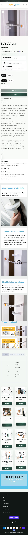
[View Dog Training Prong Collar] (21, 433)
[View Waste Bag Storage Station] (7, 412)
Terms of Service (6, 512)
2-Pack (11, 81)
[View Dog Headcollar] (21, 455)
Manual (4, 500)
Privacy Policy (6, 503)
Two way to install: (10, 322)
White (4, 76)
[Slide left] (11, 38)
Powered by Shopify (19, 532)
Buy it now (14, 94)
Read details (4, 168)
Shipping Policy (6, 509)
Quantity (3, 83)
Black (10, 76)
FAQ (3, 497)
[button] (1, 5)
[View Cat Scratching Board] (21, 412)
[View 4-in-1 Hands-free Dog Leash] (7, 455)
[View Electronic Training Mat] (7, 391)
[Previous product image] (3, 391)
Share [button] (3, 154)
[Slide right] (16, 38)
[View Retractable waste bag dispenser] (7, 433)
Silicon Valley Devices (12, 532)
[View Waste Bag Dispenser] (21, 391)
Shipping (2, 49)
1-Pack (4, 81)
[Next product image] (11, 391)
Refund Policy (5, 506)
